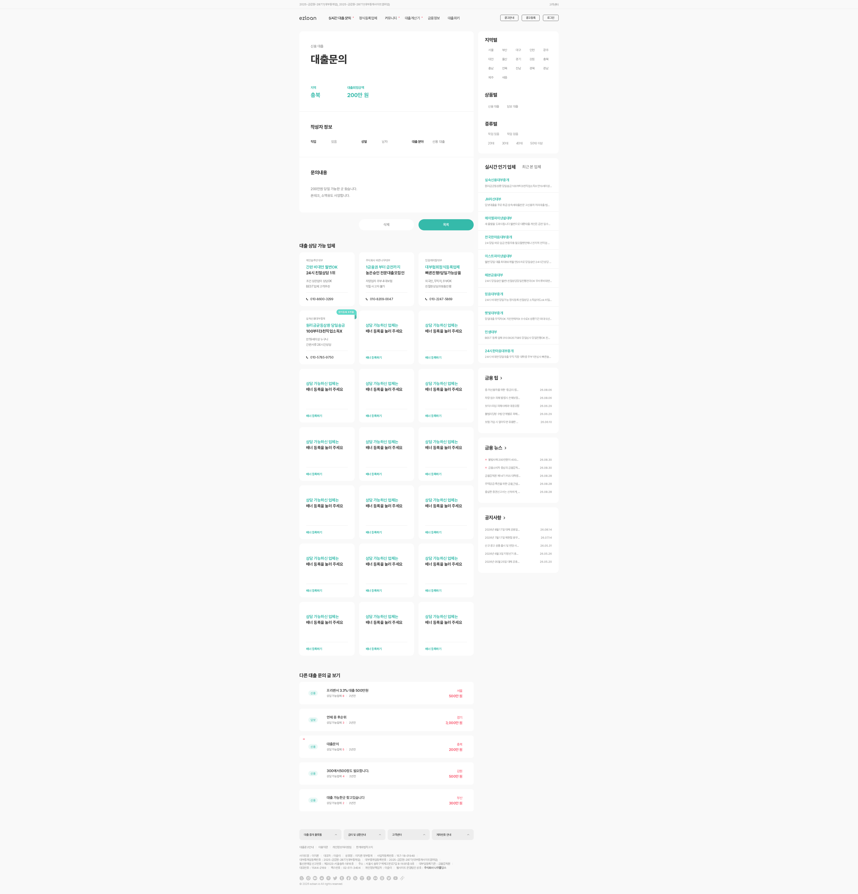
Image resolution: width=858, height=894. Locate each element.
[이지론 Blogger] (301, 878)
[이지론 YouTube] (395, 878)
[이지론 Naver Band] (355, 878)
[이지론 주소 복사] (402, 878)
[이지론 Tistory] (362, 878)
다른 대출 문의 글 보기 (319, 675)
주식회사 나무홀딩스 (435, 867)
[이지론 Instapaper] (368, 878)
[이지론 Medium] (315, 878)
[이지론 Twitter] (335, 878)
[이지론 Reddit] (322, 878)
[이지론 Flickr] (375, 878)
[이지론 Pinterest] (328, 878)
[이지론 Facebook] (348, 878)
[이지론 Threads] (382, 878)
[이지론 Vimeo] (389, 878)
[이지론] (307, 18)
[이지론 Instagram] (308, 878)
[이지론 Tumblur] (342, 878)
